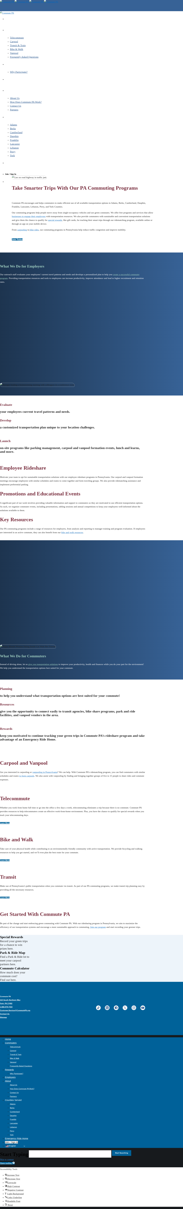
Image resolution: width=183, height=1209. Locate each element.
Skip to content (7, 1159)
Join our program (98, 927)
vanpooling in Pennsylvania (44, 772)
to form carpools (26, 776)
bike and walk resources (72, 532)
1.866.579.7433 (6, 1007)
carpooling (22, 230)
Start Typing (14, 1154)
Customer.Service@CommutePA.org (15, 1010)
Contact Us (4, 1014)
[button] (7, 1163)
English (12, 1146)
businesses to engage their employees (29, 216)
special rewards (55, 220)
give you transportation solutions (43, 664)
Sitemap (3, 1017)
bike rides (34, 230)
